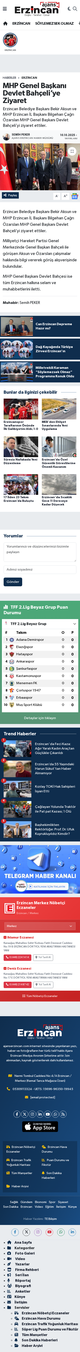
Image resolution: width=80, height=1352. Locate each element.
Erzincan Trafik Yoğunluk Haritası (18, 1162)
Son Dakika (10, 1206)
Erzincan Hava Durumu (54, 1149)
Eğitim (49, 1206)
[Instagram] (32, 1114)
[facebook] (15, 1232)
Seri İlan (22, 1275)
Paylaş (12, 195)
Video (39, 1206)
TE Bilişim (50, 1218)
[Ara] (75, 9)
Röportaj (23, 1280)
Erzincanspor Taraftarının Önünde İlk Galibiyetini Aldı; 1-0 (21, 426)
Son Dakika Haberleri (52, 1175)
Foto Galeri (25, 1253)
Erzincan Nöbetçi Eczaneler (20, 1149)
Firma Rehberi (27, 1270)
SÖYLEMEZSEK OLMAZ (54, 24)
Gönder (13, 582)
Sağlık (14, 1202)
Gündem (26, 1202)
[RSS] (63, 1114)
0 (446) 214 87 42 (19, 984)
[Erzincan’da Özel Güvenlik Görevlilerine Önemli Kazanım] (59, 446)
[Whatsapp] (55, 1114)
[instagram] (38, 1232)
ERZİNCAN (21, 24)
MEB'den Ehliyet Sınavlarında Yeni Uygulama (55, 426)
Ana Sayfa (23, 1242)
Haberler (9, 77)
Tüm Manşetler (21, 1173)
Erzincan (26, 1206)
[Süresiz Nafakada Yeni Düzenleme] (21, 446)
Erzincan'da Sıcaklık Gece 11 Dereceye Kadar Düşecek (57, 501)
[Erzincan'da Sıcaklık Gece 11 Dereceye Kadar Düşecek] (59, 484)
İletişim (61, 1206)
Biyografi (23, 1286)
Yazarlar (22, 1264)
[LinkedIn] (40, 1114)
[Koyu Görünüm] (69, 9)
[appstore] (40, 1127)
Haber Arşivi (20, 1186)
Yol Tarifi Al (44, 957)
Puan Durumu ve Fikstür (55, 1162)
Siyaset (63, 1202)
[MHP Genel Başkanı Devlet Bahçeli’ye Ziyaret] (40, 166)
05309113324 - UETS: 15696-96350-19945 (43, 1089)
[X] (24, 1114)
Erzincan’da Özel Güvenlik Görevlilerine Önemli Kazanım (59, 463)
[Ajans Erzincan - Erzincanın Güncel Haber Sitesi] (37, 9)
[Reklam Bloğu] (40, 869)
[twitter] (26, 1232)
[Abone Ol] (74, 196)
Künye (72, 1206)
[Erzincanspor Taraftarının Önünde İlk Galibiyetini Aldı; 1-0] (21, 409)
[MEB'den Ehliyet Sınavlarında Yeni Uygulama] (59, 409)
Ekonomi (41, 1202)
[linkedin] (72, 1232)
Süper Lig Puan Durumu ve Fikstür (50, 1329)
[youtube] (49, 1232)
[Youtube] (47, 1114)
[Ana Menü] (5, 9)
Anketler (22, 1291)
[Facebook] (16, 1114)
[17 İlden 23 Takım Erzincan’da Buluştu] (21, 484)
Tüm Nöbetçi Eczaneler (42, 996)
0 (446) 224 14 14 (19, 957)
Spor (52, 1202)
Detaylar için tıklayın (40, 718)
